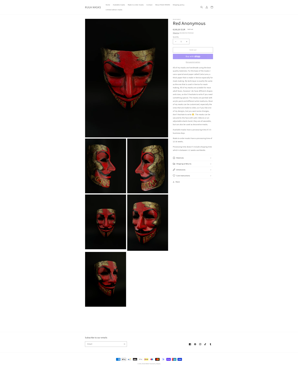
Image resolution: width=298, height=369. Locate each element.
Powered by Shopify (155, 363)
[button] (201, 7)
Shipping (176, 33)
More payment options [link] (193, 62)
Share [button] (178, 182)
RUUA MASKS (145, 363)
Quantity (176, 37)
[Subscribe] (124, 344)
